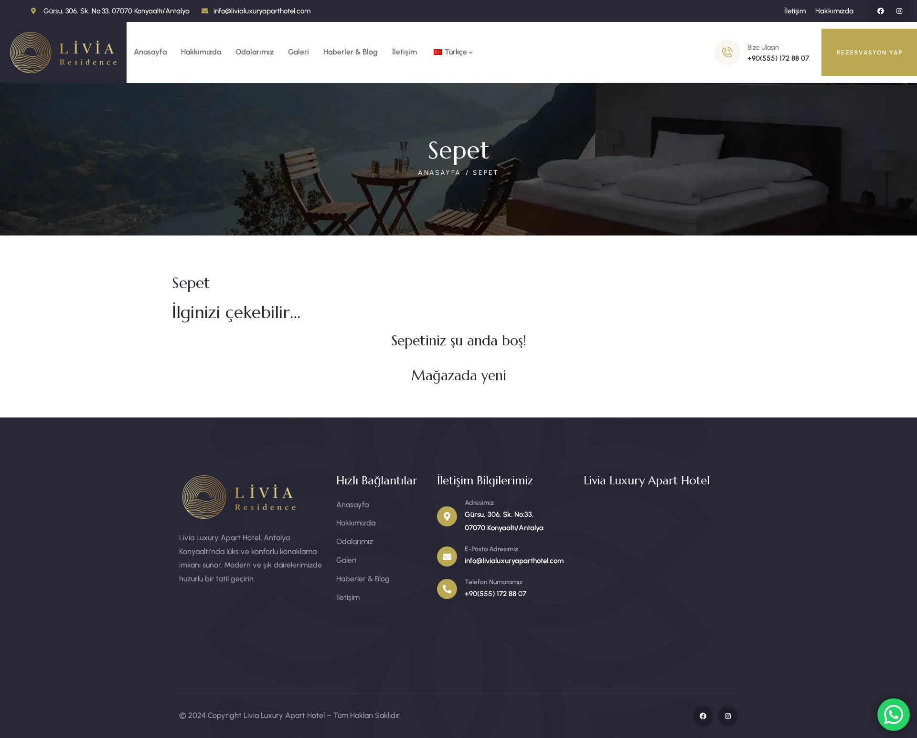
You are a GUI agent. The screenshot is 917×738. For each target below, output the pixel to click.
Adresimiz (479, 503)
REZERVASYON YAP (870, 52)
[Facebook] (880, 11)
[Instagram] (899, 11)
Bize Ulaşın (763, 47)
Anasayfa (439, 173)
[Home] (63, 53)
